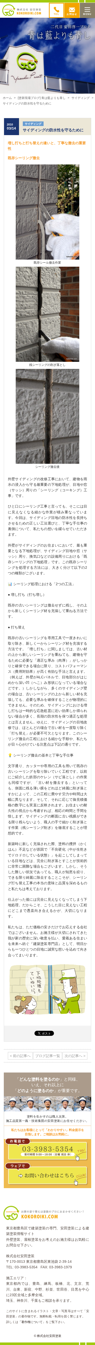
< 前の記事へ (20, 1056)
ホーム (7, 98)
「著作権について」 (32, 1322)
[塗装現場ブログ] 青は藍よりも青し (42, 98)
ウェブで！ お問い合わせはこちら (48, 1175)
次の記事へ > (75, 1056)
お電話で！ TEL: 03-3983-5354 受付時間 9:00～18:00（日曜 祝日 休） (48, 1151)
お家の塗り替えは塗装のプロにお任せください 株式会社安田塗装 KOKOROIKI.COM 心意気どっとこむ (21, 10)
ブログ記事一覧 (47, 1056)
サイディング (80, 98)
